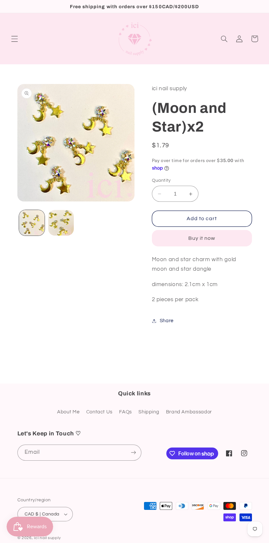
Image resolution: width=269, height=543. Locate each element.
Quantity (161, 180)
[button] (14, 38)
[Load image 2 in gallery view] (61, 223)
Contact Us (99, 411)
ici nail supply (47, 538)
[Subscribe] (133, 453)
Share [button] (167, 320)
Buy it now (202, 238)
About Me (68, 411)
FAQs (125, 411)
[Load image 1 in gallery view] (32, 223)
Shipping (148, 411)
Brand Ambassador (189, 411)
